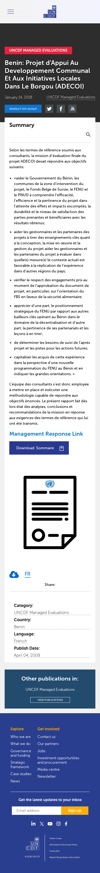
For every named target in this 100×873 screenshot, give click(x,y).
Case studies (20, 774)
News (15, 781)
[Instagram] (58, 826)
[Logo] (32, 845)
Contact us (46, 737)
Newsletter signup (23, 108)
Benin (19, 626)
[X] (42, 826)
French (20, 641)
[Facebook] (67, 826)
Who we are (20, 737)
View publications (50, 699)
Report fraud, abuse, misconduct (65, 857)
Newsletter (46, 776)
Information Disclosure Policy (63, 845)
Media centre (48, 769)
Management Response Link (46, 434)
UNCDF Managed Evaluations (41, 612)
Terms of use (55, 838)
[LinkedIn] (33, 826)
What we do (20, 744)
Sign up (74, 810)
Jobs (41, 751)
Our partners (48, 744)
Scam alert (55, 851)
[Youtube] (50, 826)
